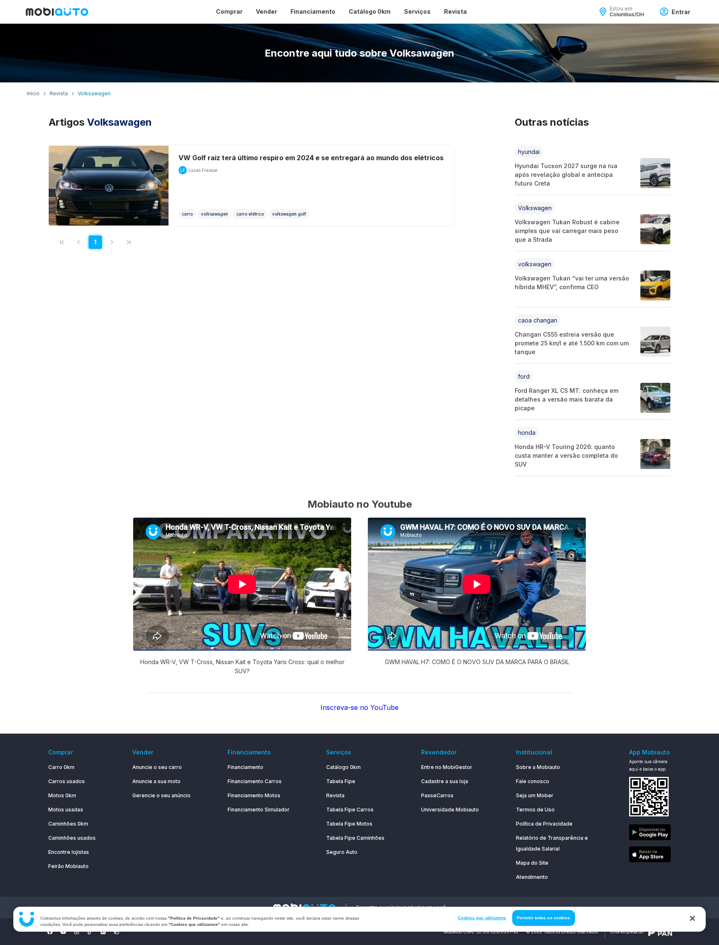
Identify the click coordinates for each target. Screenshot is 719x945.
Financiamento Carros (255, 781)
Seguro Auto (341, 852)
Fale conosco (532, 781)
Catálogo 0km (370, 11)
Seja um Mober (534, 795)
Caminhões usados (72, 838)
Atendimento (532, 877)
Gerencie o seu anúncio (161, 795)
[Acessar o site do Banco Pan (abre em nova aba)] (660, 932)
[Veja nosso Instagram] (76, 931)
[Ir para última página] (128, 242)
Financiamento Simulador (259, 809)
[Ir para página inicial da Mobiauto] (57, 12)
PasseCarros (437, 795)
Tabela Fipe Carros (350, 809)
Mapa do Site (532, 863)
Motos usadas (65, 809)
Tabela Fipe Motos (349, 824)
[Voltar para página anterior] (78, 242)
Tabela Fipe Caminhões (355, 838)
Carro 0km (61, 767)
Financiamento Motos (254, 795)
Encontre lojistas (68, 852)
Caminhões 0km (68, 824)
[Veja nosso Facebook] (50, 931)
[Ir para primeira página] (62, 242)
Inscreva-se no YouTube (359, 707)
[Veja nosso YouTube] (63, 931)
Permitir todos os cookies (543, 917)
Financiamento (312, 11)
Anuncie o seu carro (157, 767)
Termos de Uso (535, 809)
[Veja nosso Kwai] (116, 931)
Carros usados (66, 781)
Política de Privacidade (544, 824)
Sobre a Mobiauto (538, 767)
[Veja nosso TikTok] (90, 931)
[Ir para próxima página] (112, 242)
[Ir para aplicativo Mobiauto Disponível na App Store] (650, 855)
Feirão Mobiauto (68, 866)
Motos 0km (62, 795)
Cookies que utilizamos (482, 917)
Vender (266, 11)
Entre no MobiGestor (446, 767)
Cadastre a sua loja (444, 781)
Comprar (229, 11)
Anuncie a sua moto (156, 781)
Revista (455, 11)
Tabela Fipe (340, 781)
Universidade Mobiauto (450, 809)
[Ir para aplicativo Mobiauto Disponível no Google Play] (650, 833)
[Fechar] (692, 918)
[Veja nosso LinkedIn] (103, 931)
